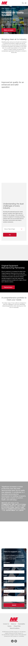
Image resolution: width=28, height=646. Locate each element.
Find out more (8, 287)
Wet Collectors (8, 380)
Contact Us (6, 624)
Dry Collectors (8, 338)
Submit (14, 605)
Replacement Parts (9, 464)
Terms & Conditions (14, 628)
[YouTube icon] (15, 641)
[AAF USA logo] (4, 2)
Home (2, 8)
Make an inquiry (8, 30)
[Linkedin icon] (12, 641)
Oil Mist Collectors (9, 422)
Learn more (14, 349)
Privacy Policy (17, 626)
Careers (9, 626)
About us (13, 624)
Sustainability (21, 624)
